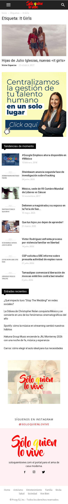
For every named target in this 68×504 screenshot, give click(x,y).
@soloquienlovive (34, 424)
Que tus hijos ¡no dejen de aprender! (42, 222)
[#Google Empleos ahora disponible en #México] (10, 159)
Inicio (4, 13)
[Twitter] (43, 472)
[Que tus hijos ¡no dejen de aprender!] (10, 227)
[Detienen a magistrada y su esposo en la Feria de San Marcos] (10, 210)
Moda (58, 489)
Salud (21, 493)
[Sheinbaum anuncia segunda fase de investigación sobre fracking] (10, 176)
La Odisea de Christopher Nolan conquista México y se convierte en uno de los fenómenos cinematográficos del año (35, 315)
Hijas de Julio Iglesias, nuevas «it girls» (33, 60)
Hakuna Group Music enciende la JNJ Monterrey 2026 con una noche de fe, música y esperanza (33, 338)
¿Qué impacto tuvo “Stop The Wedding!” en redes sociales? (31, 302)
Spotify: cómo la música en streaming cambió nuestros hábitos (34, 327)
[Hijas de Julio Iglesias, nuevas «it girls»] (34, 40)
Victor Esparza (9, 65)
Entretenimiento (34, 489)
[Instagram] (34, 472)
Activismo (18, 489)
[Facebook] (24, 472)
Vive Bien (44, 493)
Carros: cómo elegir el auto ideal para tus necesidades (33, 348)
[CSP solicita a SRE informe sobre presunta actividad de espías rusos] (10, 260)
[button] (63, 5)
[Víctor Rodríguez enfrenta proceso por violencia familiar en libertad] (10, 243)
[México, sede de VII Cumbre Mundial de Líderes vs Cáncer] (10, 193)
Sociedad (32, 493)
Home (7, 489)
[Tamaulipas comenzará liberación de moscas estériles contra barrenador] (10, 277)
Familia (48, 489)
